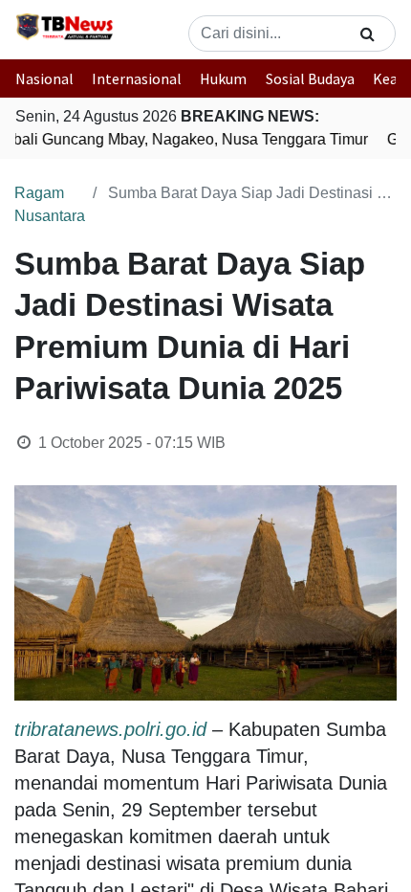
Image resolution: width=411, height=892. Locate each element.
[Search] (367, 33)
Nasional (44, 78)
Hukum (223, 78)
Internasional (137, 78)
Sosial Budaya (310, 78)
